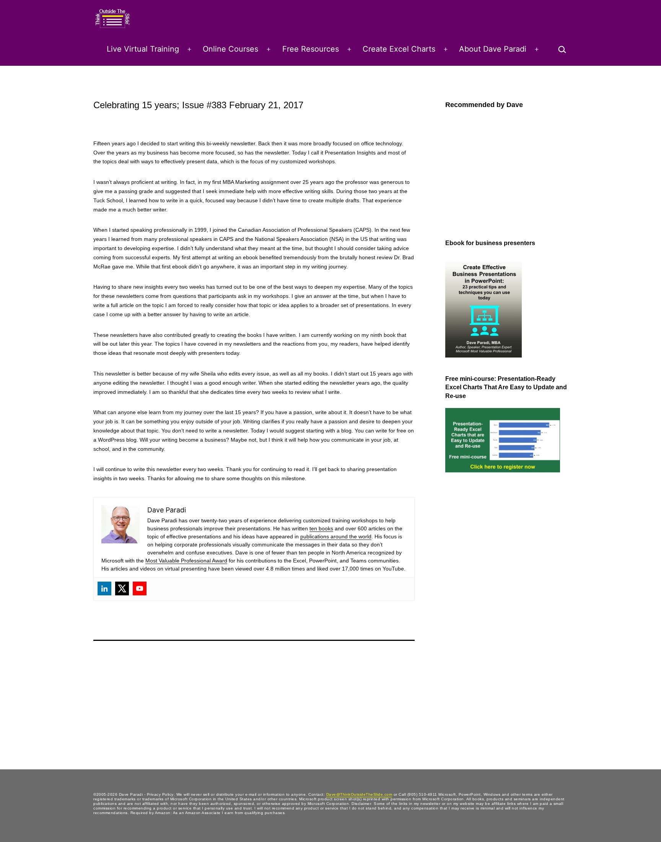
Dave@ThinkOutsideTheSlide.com (359, 794)
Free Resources (310, 49)
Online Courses (230, 49)
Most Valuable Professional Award (186, 561)
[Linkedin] (104, 588)
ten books (321, 528)
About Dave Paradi (492, 49)
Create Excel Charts (399, 49)
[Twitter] (122, 588)
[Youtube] (140, 588)
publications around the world (335, 536)
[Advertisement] (475, 605)
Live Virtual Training (143, 49)
